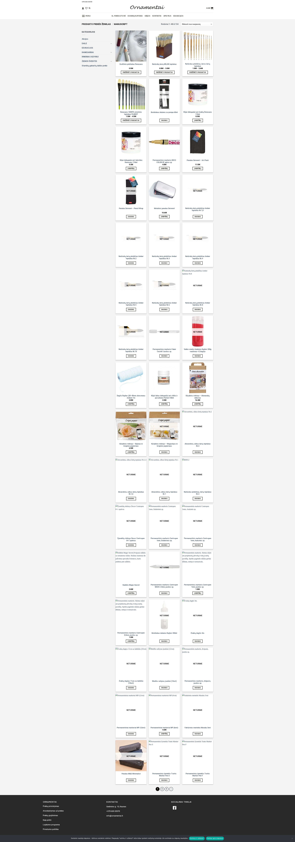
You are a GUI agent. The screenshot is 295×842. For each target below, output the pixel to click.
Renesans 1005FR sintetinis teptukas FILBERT (131, 113)
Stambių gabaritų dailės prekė (94, 66)
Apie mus (167, 16)
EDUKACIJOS (178, 16)
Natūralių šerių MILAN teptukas (164, 64)
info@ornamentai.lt (114, 816)
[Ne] (292, 839)
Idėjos (147, 16)
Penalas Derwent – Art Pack (198, 160)
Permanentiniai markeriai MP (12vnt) (131, 728)
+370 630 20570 (87, 2)
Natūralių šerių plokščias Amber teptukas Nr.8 (197, 304)
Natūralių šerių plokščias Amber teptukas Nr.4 (197, 257)
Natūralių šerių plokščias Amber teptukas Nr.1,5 (197, 209)
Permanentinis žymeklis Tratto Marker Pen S (164, 775)
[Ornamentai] (147, 8)
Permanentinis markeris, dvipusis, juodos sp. (198, 682)
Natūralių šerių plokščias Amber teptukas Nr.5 (131, 304)
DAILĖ (84, 43)
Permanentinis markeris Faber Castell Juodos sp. (164, 350)
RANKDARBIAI (88, 52)
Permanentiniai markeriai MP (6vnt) (164, 728)
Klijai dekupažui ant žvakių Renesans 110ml (197, 113)
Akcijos (85, 39)
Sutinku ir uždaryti (197, 838)
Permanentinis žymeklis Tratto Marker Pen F (198, 775)
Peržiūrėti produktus (131, 72)
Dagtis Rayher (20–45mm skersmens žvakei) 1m (131, 397)
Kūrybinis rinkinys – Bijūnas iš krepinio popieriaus (131, 445)
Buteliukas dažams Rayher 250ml (164, 633)
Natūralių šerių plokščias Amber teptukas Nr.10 (131, 350)
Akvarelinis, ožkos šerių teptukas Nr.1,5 (131, 493)
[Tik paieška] (89, 8)
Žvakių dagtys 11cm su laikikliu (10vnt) (131, 682)
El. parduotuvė (119, 16)
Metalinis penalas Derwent (164, 208)
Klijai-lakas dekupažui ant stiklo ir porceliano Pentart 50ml (164, 397)
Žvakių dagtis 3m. (198, 633)
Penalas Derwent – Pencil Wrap (131, 208)
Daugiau (164, 120)
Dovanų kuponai (135, 16)
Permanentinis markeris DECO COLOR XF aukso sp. (164, 161)
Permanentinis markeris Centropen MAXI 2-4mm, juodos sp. (164, 586)
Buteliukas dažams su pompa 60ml (164, 112)
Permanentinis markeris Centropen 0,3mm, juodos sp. (131, 634)
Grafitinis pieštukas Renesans (131, 64)
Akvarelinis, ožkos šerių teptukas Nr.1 (164, 493)
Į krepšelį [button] (197, 120)
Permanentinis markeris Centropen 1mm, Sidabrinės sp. (164, 539)
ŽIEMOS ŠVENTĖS (89, 61)
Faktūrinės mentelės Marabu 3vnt (198, 728)
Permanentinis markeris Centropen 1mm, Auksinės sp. (197, 539)
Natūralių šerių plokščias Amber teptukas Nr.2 (131, 257)
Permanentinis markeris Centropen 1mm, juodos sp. (197, 586)
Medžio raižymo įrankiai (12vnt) (164, 681)
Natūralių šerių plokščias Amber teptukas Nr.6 (164, 304)
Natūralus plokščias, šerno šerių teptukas (197, 65)
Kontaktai (156, 16)
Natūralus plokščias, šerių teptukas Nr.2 (197, 493)
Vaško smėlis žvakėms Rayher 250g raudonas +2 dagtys (197, 350)
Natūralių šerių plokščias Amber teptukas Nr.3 (164, 257)
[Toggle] (111, 43)
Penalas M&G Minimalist (131, 774)
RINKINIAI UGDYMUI (90, 57)
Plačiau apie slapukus (215, 838)
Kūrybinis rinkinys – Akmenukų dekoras (197, 397)
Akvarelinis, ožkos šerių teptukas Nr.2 (198, 445)
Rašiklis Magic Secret (131, 585)
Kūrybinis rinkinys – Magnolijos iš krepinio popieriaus (164, 445)
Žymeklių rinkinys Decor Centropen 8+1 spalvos (131, 539)
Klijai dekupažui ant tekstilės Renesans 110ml (131, 161)
